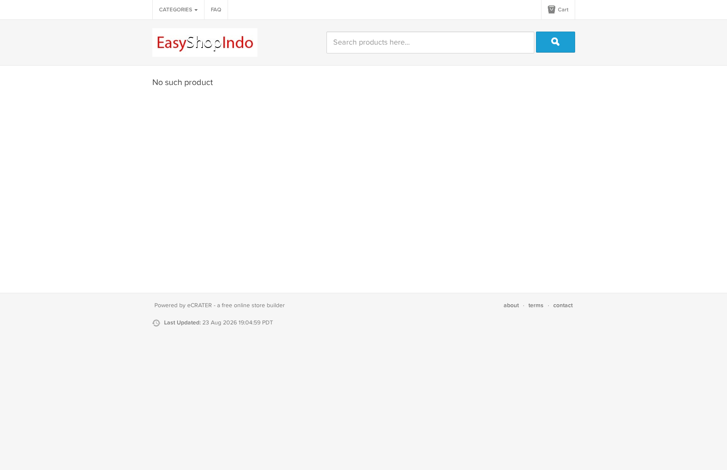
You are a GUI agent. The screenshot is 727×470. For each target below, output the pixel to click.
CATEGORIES (176, 9)
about (511, 305)
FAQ (216, 9)
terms (536, 305)
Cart (562, 9)
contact (563, 305)
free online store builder (253, 305)
